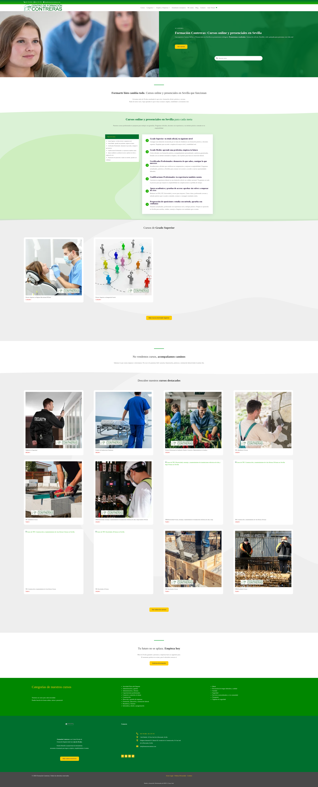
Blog (196, 8)
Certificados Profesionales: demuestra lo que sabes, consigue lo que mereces (178, 162)
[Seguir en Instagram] (129, 756)
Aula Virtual (211, 8)
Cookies (189, 776)
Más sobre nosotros (70, 758)
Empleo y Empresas (162, 8)
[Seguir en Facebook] (122, 756)
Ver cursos (181, 46)
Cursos (143, 8)
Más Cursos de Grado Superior (159, 318)
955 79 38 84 (28, 2)
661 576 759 (38, 2)
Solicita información (159, 663)
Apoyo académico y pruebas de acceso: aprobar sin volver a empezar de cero (179, 189)
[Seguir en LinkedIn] (126, 756)
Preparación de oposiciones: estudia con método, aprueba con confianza (176, 202)
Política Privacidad (180, 776)
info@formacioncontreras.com (52, 2)
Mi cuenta (191, 8)
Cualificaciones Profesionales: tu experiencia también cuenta (122, 150)
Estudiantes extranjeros (179, 8)
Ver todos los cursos (159, 609)
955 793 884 (143, 733)
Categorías (149, 8)
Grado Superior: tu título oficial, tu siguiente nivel (120, 141)
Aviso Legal (169, 776)
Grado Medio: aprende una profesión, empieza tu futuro (121, 143)
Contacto (203, 8)
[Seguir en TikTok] (133, 756)
